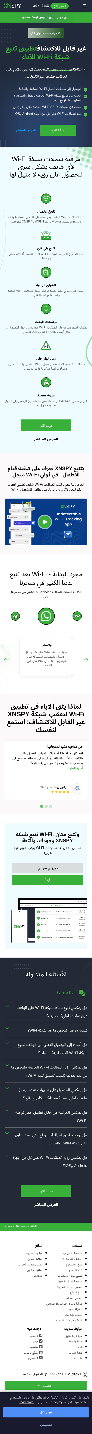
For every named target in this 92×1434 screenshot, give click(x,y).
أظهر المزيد (75, 768)
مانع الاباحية (75, 1309)
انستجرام (33, 1358)
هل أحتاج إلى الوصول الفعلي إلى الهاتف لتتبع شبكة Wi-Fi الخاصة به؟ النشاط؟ (52, 1049)
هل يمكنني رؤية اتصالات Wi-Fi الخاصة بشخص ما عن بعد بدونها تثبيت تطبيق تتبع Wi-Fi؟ (49, 1071)
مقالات (78, 1358)
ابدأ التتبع (58, 130)
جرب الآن (46, 425)
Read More (26, 1402)
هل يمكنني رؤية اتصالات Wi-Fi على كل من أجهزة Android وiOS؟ (50, 1161)
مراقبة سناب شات (72, 1259)
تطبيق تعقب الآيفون (30, 1265)
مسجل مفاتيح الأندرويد (69, 1287)
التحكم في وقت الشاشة (69, 1320)
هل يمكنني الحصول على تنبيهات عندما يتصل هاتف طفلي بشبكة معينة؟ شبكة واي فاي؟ (52, 1094)
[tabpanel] (46, 769)
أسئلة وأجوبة (75, 1342)
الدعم (79, 1347)
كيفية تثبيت (75, 1353)
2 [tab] (46, 806)
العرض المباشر (26, 130)
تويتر (35, 1342)
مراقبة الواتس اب (72, 1253)
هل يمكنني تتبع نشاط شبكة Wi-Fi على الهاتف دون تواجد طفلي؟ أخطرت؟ (52, 1012)
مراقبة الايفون (34, 1259)
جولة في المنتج (74, 1336)
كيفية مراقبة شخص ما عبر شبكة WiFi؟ (57, 1030)
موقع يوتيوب (31, 1353)
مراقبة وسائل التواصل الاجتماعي (64, 1304)
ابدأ (47, 880)
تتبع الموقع (76, 1293)
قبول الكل (46, 1412)
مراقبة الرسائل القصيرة (70, 1281)
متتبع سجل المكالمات (70, 1276)
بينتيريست (32, 1347)
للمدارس (37, 1276)
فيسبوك (33, 1336)
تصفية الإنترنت (73, 1315)
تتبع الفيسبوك (74, 1270)
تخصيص (46, 1425)
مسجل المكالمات (72, 1298)
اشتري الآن (59, 6)
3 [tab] (50, 806)
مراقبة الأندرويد (34, 1253)
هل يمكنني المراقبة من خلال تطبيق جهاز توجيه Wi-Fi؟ (51, 1116)
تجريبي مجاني (48, 868)
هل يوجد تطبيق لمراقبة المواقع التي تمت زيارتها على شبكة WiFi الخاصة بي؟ (50, 1139)
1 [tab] (41, 806)
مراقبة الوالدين (34, 1270)
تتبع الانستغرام (74, 1265)
